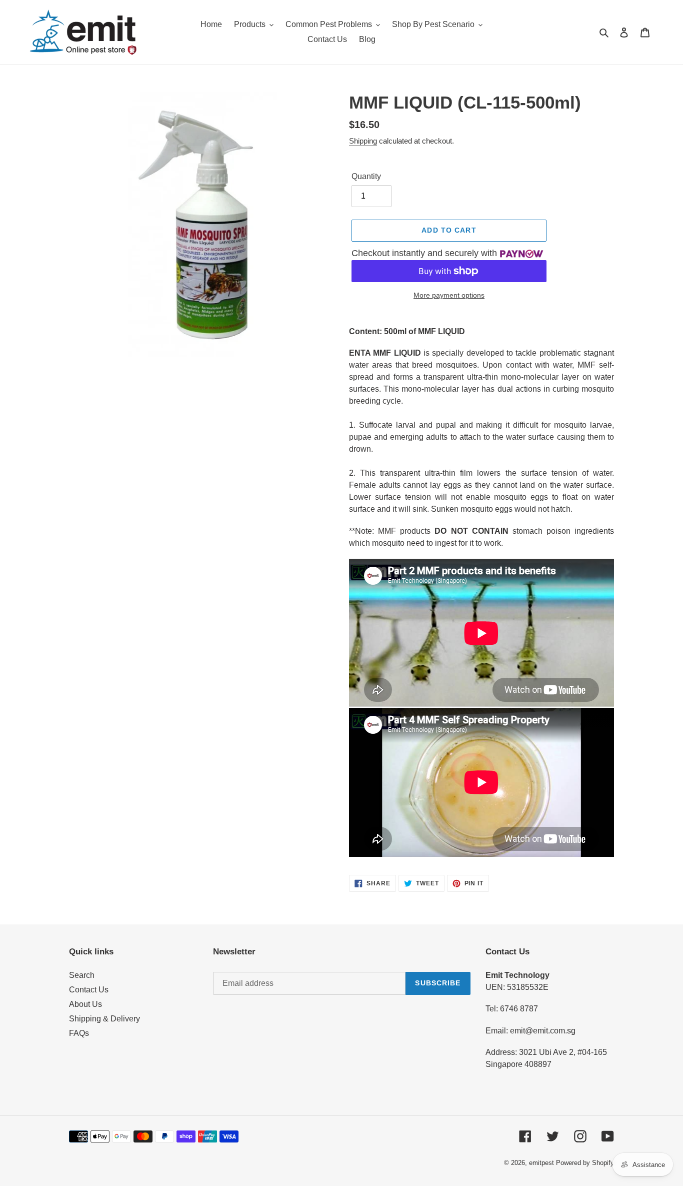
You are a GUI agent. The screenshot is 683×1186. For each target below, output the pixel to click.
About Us (85, 1004)
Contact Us (88, 989)
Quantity (366, 176)
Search (81, 975)
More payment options (449, 295)
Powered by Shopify (585, 1162)
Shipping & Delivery (104, 1018)
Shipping (363, 141)
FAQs (79, 1033)
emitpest (541, 1162)
